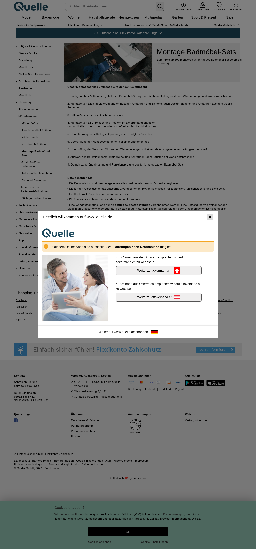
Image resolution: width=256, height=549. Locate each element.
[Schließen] (210, 217)
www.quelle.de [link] (124, 332)
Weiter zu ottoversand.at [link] (154, 297)
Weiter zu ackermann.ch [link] (154, 270)
